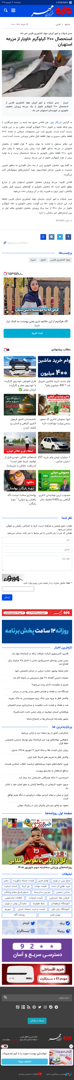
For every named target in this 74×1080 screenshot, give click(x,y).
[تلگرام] (56, 1007)
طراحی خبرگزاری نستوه (55, 1074)
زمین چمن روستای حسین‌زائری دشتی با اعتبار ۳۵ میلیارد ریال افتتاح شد (38, 662)
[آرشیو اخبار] (23, 1007)
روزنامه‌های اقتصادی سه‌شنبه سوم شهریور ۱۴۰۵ (44, 867)
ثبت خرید (37, 333)
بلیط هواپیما (39, 903)
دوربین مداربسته (42, 892)
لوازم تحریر (43, 881)
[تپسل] (5, 274)
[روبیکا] (34, 1007)
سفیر (6, 881)
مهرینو (8, 909)
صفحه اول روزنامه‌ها (58, 813)
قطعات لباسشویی (13, 898)
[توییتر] (39, 1007)
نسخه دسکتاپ (37, 1021)
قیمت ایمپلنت (36, 898)
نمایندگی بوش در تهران (16, 903)
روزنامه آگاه (19, 915)
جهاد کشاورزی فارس (60, 260)
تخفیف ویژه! (24, 1062)
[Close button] (71, 1046)
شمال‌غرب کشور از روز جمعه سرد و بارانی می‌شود (44, 733)
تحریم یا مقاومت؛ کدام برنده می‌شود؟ (50, 685)
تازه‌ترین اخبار (63, 647)
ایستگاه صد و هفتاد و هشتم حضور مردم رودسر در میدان (40, 692)
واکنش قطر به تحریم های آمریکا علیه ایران (48, 757)
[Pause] (7, 312)
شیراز (33, 260)
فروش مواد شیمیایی (59, 898)
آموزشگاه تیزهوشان (60, 903)
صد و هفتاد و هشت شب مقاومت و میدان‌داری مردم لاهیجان (38, 705)
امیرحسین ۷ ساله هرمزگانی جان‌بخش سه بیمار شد (43, 778)
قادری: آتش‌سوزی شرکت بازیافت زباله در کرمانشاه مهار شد (40, 654)
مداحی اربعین (63, 892)
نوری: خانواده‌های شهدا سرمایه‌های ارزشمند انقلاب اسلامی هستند (36, 764)
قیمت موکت (40, 886)
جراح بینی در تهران (61, 881)
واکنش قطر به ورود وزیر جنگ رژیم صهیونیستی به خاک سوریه (38, 698)
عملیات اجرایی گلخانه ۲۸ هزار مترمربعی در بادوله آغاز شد (40, 678)
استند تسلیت (10, 886)
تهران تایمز (55, 915)
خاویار (43, 260)
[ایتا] (17, 1007)
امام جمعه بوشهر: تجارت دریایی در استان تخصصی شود (41, 671)
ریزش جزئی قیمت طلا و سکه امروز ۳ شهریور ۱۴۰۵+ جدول (40, 750)
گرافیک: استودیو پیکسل (29, 1074)
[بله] (50, 1007)
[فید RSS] (28, 1007)
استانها (67, 24)
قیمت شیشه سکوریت (23, 881)
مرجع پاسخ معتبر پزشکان (16, 892)
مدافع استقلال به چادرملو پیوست (52, 771)
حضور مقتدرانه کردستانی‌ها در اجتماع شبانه (47, 719)
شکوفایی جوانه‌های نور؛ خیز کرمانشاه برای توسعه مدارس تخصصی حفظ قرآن (36, 741)
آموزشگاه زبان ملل (60, 909)
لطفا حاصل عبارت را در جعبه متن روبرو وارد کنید (47, 583)
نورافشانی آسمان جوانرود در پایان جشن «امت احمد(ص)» (40, 712)
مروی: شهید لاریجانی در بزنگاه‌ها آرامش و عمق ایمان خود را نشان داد (36, 786)
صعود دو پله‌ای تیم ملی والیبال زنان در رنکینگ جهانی (42, 805)
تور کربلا (25, 886)
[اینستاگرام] (45, 1007)
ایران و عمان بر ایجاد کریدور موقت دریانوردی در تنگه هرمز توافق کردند (38, 797)
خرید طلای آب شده (60, 886)
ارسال (7, 597)
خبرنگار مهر (56, 122)
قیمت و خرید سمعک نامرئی (31, 909)
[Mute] (12, 312)
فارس (58, 24)
